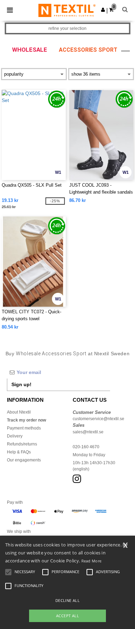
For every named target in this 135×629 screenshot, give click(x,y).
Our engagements (24, 460)
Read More (91, 560)
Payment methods (24, 428)
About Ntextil (19, 412)
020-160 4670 (86, 446)
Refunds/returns (22, 444)
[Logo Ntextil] (67, 10)
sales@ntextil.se (88, 432)
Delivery (14, 436)
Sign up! (21, 384)
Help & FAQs (19, 452)
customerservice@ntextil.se (98, 418)
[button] (103, 9)
